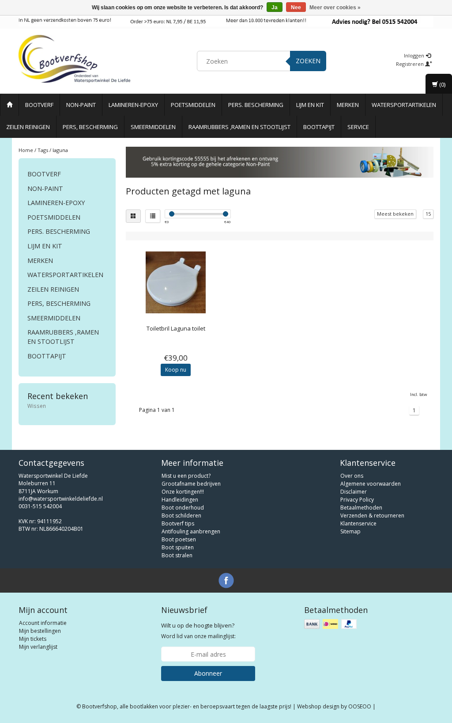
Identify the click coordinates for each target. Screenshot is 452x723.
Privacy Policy (357, 499)
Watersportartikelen (404, 105)
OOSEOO (359, 706)
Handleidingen (180, 499)
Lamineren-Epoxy (133, 105)
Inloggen (415, 55)
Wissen (36, 405)
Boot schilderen (181, 515)
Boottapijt (319, 127)
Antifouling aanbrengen (191, 531)
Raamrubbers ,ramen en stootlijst (239, 127)
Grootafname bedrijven (191, 483)
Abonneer (208, 673)
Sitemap (350, 531)
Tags (43, 150)
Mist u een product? (186, 475)
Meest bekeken (395, 213)
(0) (441, 84)
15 (428, 213)
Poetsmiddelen (193, 105)
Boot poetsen (179, 539)
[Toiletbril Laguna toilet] (176, 282)
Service (358, 127)
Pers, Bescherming (90, 127)
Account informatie (43, 623)
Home (26, 150)
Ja (274, 7)
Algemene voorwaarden (370, 483)
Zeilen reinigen (28, 127)
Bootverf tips (178, 523)
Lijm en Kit (310, 105)
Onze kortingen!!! (183, 491)
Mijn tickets (32, 639)
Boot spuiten (178, 547)
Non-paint (81, 105)
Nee (296, 7)
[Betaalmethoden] (331, 624)
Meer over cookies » (335, 7)
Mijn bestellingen (40, 631)
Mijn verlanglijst (38, 647)
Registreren (410, 64)
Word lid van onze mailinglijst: (198, 630)
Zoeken (308, 61)
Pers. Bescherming (255, 105)
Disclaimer (353, 491)
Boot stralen (177, 555)
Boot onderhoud (183, 507)
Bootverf (39, 105)
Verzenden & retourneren (372, 515)
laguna (60, 150)
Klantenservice (358, 523)
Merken (348, 105)
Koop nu (175, 369)
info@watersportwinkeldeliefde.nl (61, 498)
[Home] (9, 105)
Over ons (351, 475)
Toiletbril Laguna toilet (176, 328)
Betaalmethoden (361, 507)
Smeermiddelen (153, 127)
